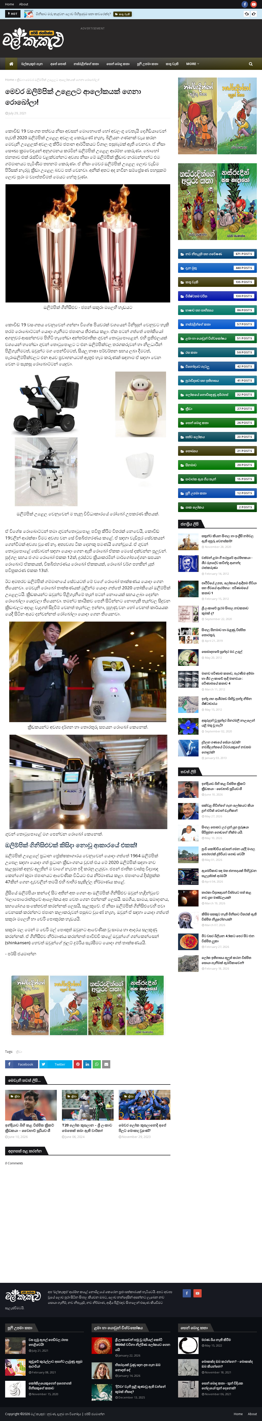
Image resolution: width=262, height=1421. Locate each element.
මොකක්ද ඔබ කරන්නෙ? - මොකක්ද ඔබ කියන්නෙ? (227, 1364)
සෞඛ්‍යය (213, 451)
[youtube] (253, 4)
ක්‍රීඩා (20, 80)
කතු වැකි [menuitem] (172, 63)
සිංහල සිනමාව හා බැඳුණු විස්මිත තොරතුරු (224, 632)
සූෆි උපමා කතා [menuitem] (147, 63)
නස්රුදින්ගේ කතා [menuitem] (86, 63)
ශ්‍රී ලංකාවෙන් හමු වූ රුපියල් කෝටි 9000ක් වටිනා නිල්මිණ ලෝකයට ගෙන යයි (142, 1344)
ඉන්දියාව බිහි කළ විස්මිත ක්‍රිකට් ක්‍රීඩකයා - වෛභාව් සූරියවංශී (29, 1128)
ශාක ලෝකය (213, 507)
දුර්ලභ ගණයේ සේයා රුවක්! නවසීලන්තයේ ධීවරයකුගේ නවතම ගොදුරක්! (226, 747)
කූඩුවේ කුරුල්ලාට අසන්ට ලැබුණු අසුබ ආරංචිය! (55, 1364)
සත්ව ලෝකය (213, 437)
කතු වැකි (213, 282)
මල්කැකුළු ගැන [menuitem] (32, 63)
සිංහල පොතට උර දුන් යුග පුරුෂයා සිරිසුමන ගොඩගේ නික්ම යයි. (225, 829)
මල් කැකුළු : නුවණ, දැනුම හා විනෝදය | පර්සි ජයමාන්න (68, 1414)
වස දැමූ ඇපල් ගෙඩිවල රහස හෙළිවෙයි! (48, 1342)
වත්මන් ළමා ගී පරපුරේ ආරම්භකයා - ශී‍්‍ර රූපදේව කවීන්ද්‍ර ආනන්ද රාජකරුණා (227, 562)
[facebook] (245, 4)
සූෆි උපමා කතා (213, 493)
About (23, 4)
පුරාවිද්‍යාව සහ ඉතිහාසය (213, 380)
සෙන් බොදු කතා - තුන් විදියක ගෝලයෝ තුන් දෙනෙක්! (222, 1386)
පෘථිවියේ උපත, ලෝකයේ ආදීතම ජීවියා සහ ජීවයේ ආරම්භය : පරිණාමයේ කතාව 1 (229, 588)
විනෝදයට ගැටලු (213, 366)
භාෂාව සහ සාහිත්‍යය (213, 310)
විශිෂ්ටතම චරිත (213, 296)
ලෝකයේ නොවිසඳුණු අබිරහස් (213, 394)
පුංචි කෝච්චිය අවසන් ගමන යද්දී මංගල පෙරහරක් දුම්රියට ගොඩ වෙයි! (228, 851)
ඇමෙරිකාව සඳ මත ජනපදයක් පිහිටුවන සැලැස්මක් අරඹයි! (229, 873)
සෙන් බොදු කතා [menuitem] (117, 63)
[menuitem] (11, 64)
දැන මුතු (213, 268)
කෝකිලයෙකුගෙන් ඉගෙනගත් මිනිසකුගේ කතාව (50, 1386)
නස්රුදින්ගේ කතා (213, 324)
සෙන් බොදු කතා (213, 422)
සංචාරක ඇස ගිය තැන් (213, 479)
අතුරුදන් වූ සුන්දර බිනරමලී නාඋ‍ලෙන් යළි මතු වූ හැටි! (228, 723)
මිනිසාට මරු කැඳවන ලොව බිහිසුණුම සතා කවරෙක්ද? (73, 14)
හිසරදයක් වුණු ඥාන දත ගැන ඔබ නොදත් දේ (137, 1367)
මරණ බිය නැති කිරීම (216, 1339)
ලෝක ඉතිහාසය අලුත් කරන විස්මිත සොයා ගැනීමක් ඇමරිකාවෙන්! (226, 960)
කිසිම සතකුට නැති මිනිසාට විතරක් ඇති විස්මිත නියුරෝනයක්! (229, 916)
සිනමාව (213, 465)
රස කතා (213, 352)
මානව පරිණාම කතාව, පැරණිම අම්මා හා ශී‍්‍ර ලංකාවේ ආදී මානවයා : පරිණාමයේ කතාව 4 (228, 678)
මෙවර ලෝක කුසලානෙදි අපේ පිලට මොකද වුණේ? (142, 1128)
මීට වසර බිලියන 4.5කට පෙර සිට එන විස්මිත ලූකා (228, 938)
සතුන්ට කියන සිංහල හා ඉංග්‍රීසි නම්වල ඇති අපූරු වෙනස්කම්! (228, 538)
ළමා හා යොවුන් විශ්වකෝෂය (213, 338)
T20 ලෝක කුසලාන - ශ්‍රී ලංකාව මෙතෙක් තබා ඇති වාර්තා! (87, 1128)
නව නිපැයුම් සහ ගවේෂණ (213, 254)
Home (9, 4)
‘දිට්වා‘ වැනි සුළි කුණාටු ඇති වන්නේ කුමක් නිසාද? (140, 1389)
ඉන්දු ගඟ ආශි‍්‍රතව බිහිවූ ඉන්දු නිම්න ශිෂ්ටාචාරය (227, 701)
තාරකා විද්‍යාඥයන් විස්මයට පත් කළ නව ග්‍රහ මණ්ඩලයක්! (226, 895)
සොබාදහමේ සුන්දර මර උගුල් (222, 651)
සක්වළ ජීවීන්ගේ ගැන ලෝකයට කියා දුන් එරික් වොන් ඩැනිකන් (228, 808)
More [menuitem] (191, 63)
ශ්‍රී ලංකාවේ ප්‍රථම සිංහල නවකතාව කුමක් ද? (225, 610)
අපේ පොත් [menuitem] (58, 63)
